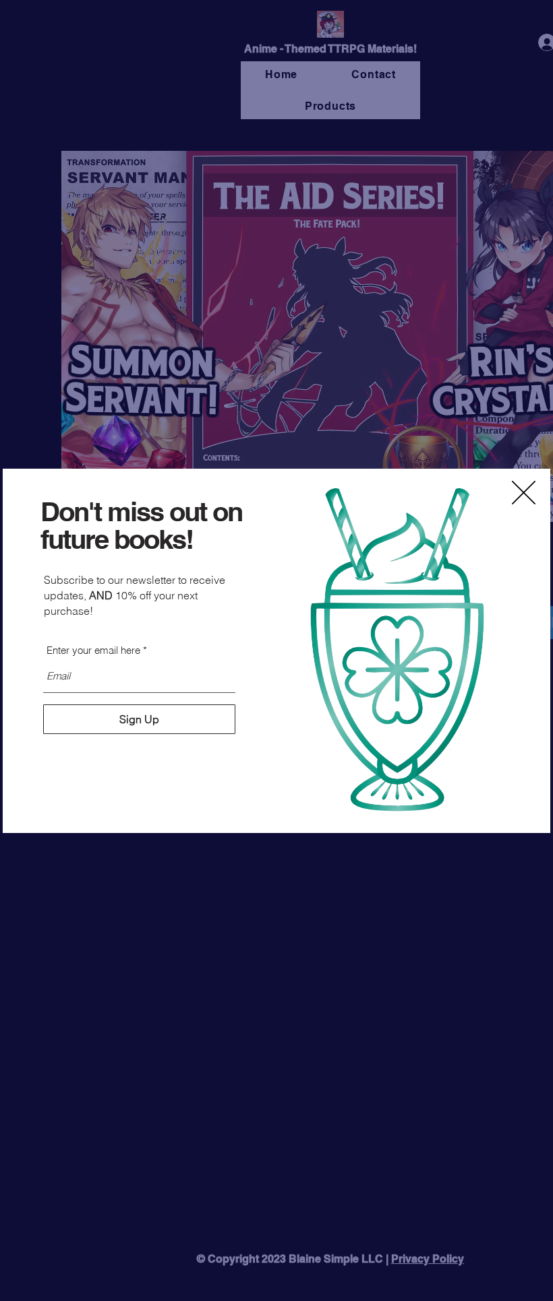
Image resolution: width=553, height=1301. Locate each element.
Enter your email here (93, 650)
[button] (523, 492)
